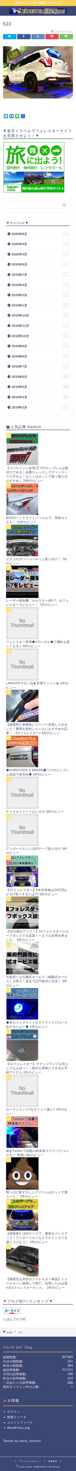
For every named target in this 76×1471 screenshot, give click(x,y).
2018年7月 (39, 366)
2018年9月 (39, 346)
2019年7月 (39, 274)
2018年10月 (39, 336)
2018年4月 (39, 397)
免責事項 (52, 1461)
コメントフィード (20, 1422)
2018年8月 (39, 356)
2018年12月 (39, 315)
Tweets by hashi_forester (22, 1441)
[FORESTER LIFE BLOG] (38, 12)
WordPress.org (18, 1427)
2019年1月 (39, 305)
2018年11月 (39, 325)
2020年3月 (39, 254)
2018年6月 (39, 376)
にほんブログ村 (14, 1319)
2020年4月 (39, 244)
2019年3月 (39, 295)
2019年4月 (39, 285)
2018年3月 (39, 407)
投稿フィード (17, 1417)
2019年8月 (39, 264)
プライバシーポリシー (30, 1461)
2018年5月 (39, 387)
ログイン (13, 1411)
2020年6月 (39, 234)
